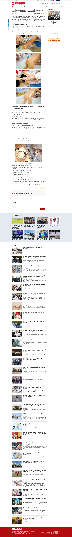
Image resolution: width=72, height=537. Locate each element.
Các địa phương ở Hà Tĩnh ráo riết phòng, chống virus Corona (34, 480)
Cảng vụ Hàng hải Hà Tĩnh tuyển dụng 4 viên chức (33, 424)
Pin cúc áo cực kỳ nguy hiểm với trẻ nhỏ (19, 194)
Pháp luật (35, 6)
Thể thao (39, 6)
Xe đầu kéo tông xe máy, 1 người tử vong (55, 30)
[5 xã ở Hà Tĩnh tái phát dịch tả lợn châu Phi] (17, 510)
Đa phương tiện (53, 3)
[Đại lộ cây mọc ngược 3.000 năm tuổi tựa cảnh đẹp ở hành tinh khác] (17, 501)
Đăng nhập (59, 0)
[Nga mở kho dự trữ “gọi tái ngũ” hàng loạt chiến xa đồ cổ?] (29, 234)
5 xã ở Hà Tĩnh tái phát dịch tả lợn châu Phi (33, 507)
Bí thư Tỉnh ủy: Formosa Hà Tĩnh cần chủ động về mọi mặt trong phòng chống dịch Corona (34, 276)
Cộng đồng (58, 6)
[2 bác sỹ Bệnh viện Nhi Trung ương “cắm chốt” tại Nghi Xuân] (17, 492)
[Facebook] (51, 0)
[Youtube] (53, 0)
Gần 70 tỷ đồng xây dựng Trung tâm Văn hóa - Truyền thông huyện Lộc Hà (34, 462)
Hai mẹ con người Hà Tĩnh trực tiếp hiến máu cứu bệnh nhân (34, 248)
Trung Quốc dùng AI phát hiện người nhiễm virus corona (17, 239)
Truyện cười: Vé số (27, 340)
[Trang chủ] (13, 7)
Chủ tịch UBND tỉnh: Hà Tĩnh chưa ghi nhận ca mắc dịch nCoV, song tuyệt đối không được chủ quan (34, 433)
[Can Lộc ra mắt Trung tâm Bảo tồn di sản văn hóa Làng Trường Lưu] (17, 370)
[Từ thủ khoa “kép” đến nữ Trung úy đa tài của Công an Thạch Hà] (17, 287)
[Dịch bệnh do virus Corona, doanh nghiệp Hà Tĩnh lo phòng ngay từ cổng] (17, 361)
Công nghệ (54, 6)
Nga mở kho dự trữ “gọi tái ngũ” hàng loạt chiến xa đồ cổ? (29, 239)
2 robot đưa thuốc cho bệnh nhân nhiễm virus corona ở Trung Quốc (34, 396)
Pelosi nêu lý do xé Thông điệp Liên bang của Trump (33, 313)
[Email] (8, 25)
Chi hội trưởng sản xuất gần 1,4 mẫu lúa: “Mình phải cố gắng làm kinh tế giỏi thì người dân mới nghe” (17, 227)
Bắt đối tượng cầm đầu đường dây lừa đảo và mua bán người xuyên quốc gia (55, 22)
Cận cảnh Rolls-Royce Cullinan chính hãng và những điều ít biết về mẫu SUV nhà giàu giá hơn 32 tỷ (34, 406)
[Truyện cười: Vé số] (17, 343)
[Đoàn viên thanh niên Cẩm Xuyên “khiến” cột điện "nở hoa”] (42, 234)
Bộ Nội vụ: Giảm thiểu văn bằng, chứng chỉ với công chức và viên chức (34, 518)
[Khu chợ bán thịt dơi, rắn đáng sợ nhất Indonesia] (29, 220)
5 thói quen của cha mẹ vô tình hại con (19, 192)
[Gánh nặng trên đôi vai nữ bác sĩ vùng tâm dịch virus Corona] (17, 269)
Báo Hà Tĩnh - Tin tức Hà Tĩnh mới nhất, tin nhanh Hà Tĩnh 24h (20, 3)
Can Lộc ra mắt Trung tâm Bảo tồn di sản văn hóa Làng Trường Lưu (34, 368)
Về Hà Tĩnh (46, 6)
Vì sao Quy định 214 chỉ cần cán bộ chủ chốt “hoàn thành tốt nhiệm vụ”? (33, 331)
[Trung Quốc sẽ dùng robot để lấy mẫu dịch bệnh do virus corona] (17, 455)
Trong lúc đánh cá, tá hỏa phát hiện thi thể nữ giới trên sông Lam (34, 303)
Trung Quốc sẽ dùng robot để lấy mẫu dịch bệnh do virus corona (34, 453)
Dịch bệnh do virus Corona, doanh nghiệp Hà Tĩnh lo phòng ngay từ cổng (33, 359)
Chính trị (20, 6)
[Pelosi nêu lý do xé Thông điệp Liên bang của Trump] (17, 315)
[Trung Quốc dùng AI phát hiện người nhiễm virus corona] (17, 234)
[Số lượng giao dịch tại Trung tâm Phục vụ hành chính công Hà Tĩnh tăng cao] (17, 296)
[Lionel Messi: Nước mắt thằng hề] (17, 380)
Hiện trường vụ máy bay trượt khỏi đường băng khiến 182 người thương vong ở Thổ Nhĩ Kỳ (34, 350)
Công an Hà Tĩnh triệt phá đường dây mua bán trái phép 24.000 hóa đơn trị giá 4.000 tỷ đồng (55, 17)
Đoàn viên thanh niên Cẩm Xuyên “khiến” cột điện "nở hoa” (42, 239)
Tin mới (43, 3)
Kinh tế (24, 6)
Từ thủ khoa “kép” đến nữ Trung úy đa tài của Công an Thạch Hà (34, 285)
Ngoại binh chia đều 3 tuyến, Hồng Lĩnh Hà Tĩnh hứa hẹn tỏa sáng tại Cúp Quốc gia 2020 (34, 471)
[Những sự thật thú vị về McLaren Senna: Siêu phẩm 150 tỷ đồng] (42, 220)
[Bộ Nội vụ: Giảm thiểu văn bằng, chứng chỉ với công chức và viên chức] (17, 520)
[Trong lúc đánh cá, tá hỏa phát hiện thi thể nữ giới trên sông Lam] (17, 306)
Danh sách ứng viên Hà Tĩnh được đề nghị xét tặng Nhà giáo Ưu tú (54, 34)
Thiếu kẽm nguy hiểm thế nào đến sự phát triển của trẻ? (22, 193)
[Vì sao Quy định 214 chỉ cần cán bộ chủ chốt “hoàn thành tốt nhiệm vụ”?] (17, 333)
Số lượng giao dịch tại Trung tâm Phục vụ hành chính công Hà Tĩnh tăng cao (34, 294)
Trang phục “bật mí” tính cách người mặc (53, 226)
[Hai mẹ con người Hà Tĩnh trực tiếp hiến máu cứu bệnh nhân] (17, 250)
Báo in (47, 3)
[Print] (8, 27)
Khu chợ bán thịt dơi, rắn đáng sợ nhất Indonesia (29, 226)
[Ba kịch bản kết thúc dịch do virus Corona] (54, 234)
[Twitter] (8, 23)
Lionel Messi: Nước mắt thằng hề (31, 377)
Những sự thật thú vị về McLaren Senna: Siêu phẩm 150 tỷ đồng (42, 226)
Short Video (16, 6)
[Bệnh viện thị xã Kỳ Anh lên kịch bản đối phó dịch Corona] (17, 324)
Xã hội (26, 6)
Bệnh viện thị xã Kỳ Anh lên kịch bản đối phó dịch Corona (34, 322)
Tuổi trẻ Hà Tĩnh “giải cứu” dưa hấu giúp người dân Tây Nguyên (34, 443)
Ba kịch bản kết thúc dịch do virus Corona (54, 239)
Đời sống (50, 6)
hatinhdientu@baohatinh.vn (56, 534)
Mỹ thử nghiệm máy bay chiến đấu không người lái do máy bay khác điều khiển (34, 414)
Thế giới (43, 6)
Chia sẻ (9, 19)
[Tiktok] (52, 0)
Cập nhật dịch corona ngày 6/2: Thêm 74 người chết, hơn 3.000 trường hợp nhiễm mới (34, 387)
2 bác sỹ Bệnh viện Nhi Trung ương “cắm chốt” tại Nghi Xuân (35, 490)
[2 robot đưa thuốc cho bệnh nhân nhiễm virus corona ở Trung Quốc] (17, 398)
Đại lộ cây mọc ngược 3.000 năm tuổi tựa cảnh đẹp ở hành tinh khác (34, 499)
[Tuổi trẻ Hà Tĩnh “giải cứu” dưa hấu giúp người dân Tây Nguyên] (17, 446)
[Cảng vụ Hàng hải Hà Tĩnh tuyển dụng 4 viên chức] (17, 426)
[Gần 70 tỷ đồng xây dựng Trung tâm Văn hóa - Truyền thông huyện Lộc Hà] (17, 464)
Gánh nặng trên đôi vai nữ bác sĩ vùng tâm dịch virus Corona (34, 266)
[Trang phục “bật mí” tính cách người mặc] (54, 220)
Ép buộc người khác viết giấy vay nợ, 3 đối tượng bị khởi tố (55, 26)
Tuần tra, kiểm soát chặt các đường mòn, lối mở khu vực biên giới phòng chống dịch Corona (34, 257)
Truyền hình (58, 3)
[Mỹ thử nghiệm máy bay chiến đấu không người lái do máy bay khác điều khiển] (17, 416)
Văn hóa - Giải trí (30, 6)
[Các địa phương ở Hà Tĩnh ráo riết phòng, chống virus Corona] (17, 482)
